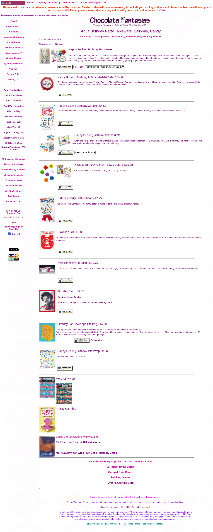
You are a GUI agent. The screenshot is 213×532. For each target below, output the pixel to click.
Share (13, 242)
